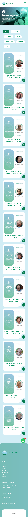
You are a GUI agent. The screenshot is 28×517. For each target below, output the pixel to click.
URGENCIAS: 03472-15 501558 (8, 503)
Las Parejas (8, 36)
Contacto (4, 476)
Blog (3, 474)
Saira (7, 46)
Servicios (4, 468)
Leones (18, 36)
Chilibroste (15, 31)
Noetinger (20, 41)
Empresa (4, 466)
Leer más (23, 80)
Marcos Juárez (9, 41)
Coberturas (4, 470)
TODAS (6, 31)
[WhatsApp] (23, 440)
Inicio (3, 464)
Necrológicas (5, 472)
